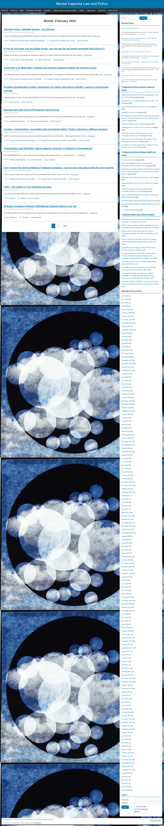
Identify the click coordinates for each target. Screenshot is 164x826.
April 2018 (125, 624)
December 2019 (127, 563)
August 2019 (126, 577)
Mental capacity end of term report (130, 28)
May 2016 (125, 702)
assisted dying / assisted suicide (60, 40)
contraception (63, 140)
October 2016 (126, 685)
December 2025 (127, 319)
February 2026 (126, 313)
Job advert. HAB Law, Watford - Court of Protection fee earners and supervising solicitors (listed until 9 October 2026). (140, 284)
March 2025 (126, 350)
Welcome (4, 10)
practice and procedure (41, 121)
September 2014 (127, 770)
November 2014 (127, 763)
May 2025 (125, 343)
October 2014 (126, 766)
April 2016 (125, 705)
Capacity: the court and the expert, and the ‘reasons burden (137, 75)
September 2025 (127, 330)
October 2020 (126, 529)
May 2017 (125, 661)
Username (125, 800)
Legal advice (91, 10)
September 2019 (127, 573)
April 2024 (125, 387)
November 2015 (127, 722)
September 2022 (127, 452)
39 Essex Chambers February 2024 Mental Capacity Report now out (40, 206)
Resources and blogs (34, 10)
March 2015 (126, 749)
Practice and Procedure (28, 179)
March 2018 (126, 627)
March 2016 (126, 709)
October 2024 (126, 367)
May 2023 (125, 424)
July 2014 (125, 776)
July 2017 (125, 655)
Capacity (12, 140)
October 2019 (126, 570)
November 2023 (127, 404)
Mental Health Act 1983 (67, 79)
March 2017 (126, 668)
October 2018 (126, 607)
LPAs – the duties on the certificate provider (27, 187)
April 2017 (125, 665)
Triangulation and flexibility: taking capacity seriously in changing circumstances (48, 148)
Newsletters (13, 217)
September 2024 (127, 370)
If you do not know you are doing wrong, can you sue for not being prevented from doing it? (54, 48)
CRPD (22, 59)
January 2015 (126, 756)
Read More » (142, 34)
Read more (97, 36)
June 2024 (125, 380)
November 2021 (127, 485)
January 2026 (126, 316)
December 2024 (127, 360)
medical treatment (46, 179)
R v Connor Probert (128, 210)
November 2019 (127, 567)
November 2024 (127, 363)
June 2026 (125, 299)
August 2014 (126, 773)
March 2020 (126, 553)
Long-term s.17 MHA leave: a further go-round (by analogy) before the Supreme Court (50, 67)
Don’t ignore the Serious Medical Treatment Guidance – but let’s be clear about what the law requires (58, 167)
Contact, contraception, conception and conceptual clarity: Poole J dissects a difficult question (55, 129)
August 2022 (126, 455)
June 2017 (125, 658)
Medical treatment (15, 179)
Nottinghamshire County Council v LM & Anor (137, 127)
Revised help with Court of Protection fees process (31, 110)
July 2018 (125, 614)
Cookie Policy (37, 823)
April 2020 (125, 550)
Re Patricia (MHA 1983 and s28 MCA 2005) (136, 200)
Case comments (15, 59)
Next (65, 226)
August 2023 (126, 414)
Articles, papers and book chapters (65, 10)
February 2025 (126, 353)
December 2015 (127, 719)
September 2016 (127, 688)
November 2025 (127, 323)
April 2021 (125, 509)
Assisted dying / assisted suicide (19, 40)
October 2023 (126, 407)
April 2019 (125, 590)
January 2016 (126, 715)
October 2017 (126, 644)
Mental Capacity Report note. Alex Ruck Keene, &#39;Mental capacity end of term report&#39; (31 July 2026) (140, 233)
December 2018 (127, 600)
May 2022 (125, 465)
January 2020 (126, 560)
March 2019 (126, 594)
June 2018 (125, 617)
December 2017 (127, 638)
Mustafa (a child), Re (128, 112)
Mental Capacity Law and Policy (82, 4)
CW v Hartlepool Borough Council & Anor (135, 106)
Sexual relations (31, 140)
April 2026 (125, 306)
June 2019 (125, 583)
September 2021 (127, 492)
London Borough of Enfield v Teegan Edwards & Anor (139, 204)
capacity (72, 40)
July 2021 (125, 499)
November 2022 (127, 445)
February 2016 (126, 712)
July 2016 (125, 695)
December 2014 (127, 759)
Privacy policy (113, 10)
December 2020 (127, 523)
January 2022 (126, 479)
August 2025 (126, 333)
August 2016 (126, 692)
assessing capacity (46, 140)
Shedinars (47, 10)
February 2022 (126, 475)
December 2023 (127, 401)
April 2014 (125, 786)
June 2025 (125, 340)
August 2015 (126, 732)
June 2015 (125, 739)
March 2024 (126, 391)
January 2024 (126, 397)
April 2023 (125, 428)
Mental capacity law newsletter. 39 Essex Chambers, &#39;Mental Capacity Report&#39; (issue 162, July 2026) (139, 242)
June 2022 (125, 462)
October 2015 (126, 726)
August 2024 (126, 374)
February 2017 (126, 671)
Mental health (47, 59)
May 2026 (125, 303)
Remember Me (141, 806)
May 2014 (125, 783)
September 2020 (127, 533)
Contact (55, 140)
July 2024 (125, 377)
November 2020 (127, 526)
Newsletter (25, 217)
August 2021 (126, 495)
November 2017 (127, 641)
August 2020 (126, 536)
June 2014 (125, 780)
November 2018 (127, 604)
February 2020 (126, 556)
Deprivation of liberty (26, 79)
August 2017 (126, 651)
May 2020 (125, 546)
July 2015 (125, 736)
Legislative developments (37, 40)
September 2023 (127, 411)
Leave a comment (82, 40)
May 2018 (125, 621)
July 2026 (125, 296)
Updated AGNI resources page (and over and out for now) (136, 52)
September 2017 (127, 648)
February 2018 (126, 631)
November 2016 (127, 682)
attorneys (23, 198)
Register (137, 811)
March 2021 (126, 512)
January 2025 (126, 357)
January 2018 (126, 634)
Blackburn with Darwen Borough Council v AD (137, 177)
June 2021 (125, 502)
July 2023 (125, 418)
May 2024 (125, 384)
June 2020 (125, 543)
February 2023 (126, 435)
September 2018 (127, 610)
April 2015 (125, 746)
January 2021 (126, 519)
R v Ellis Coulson (127, 160)
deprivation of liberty (53, 79)
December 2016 (127, 678)
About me (14, 10)
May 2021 (125, 506)
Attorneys (12, 198)
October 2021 (126, 489)
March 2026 (126, 309)
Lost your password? (141, 809)
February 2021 (126, 516)
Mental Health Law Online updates (139, 214)
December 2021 (127, 482)
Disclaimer (101, 10)
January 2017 (126, 675)
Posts (22, 10)
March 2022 (126, 472)
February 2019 (126, 597)
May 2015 (125, 743)
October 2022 (126, 448)
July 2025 (125, 336)
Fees (32, 121)
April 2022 (125, 468)
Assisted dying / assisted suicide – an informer (29, 29)
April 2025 (125, 347)
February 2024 (126, 394)
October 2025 (126, 326)
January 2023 (126, 438)
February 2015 (126, 753)
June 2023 (125, 421)
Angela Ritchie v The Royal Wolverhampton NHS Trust (140, 101)
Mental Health (29, 59)
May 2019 (125, 587)
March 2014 (126, 790)
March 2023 (126, 431)
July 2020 (125, 539)
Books (82, 10)
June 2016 (125, 699)
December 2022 (127, 441)
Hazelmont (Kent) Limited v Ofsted (133, 124)
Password (125, 803)
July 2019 (125, 580)
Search (143, 18)
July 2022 (125, 458)
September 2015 (127, 729)
